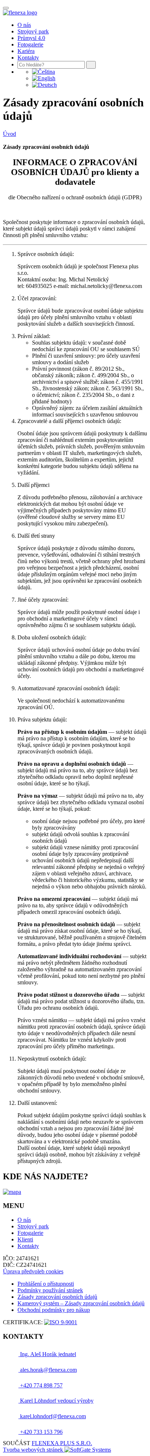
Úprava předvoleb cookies (33, 1271)
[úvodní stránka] (20, 12)
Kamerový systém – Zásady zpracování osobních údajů (81, 1303)
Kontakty (28, 57)
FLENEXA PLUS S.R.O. (62, 1443)
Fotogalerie (30, 44)
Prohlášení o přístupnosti (45, 1284)
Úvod (9, 134)
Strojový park (33, 31)
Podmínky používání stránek (50, 1290)
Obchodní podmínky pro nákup (53, 1310)
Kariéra (26, 51)
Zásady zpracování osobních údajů (57, 1297)
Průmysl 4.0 (31, 38)
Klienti (25, 1239)
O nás (24, 25)
